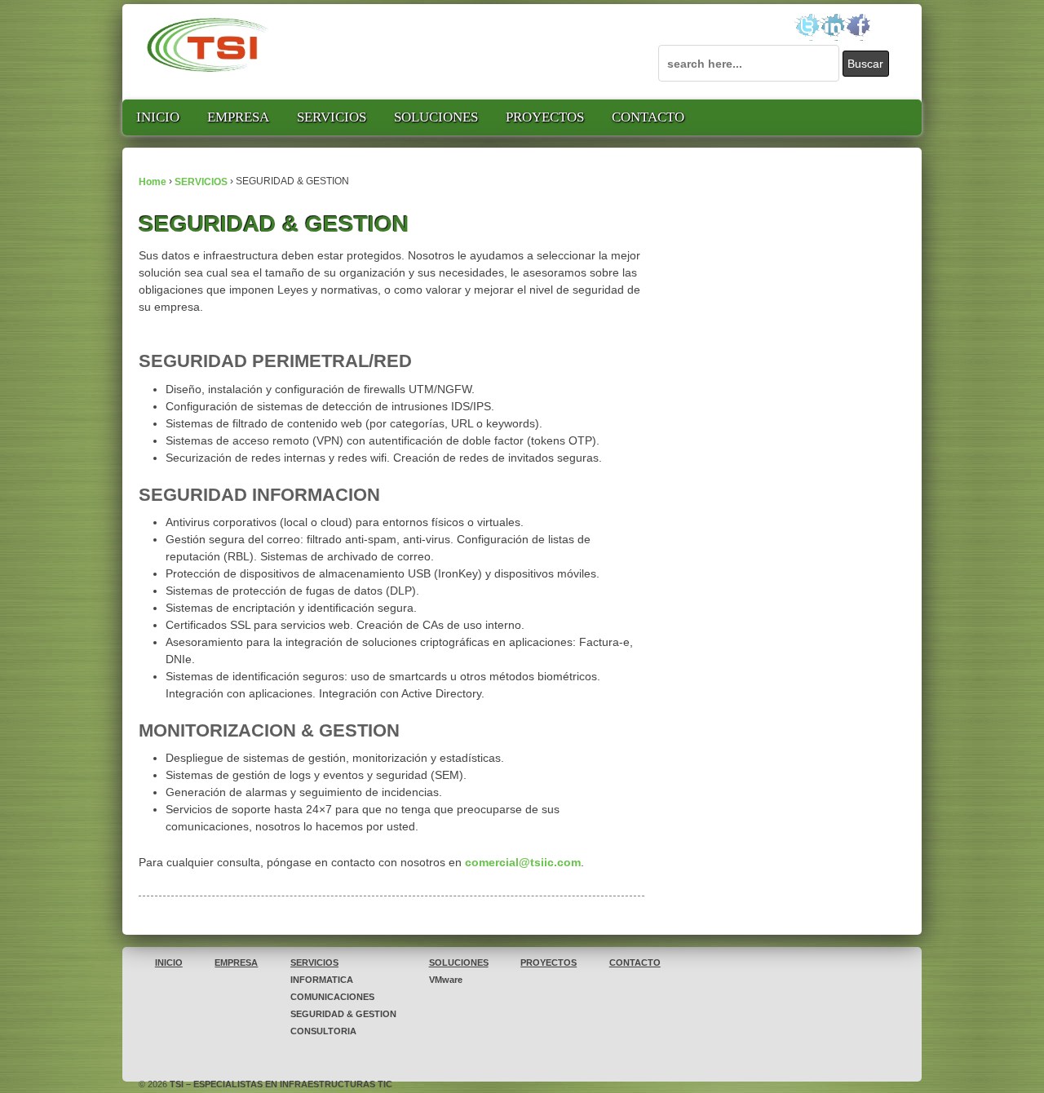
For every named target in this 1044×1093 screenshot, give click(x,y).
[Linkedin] (832, 26)
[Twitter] (807, 26)
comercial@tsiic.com (523, 862)
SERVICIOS (331, 117)
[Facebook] (857, 26)
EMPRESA (238, 117)
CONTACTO (648, 117)
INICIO (157, 117)
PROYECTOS (545, 117)
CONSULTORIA (323, 1031)
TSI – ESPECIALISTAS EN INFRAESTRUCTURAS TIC (279, 1084)
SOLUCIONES (436, 117)
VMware (445, 980)
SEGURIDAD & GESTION (343, 1014)
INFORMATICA (321, 980)
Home (152, 181)
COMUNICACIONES (332, 997)
